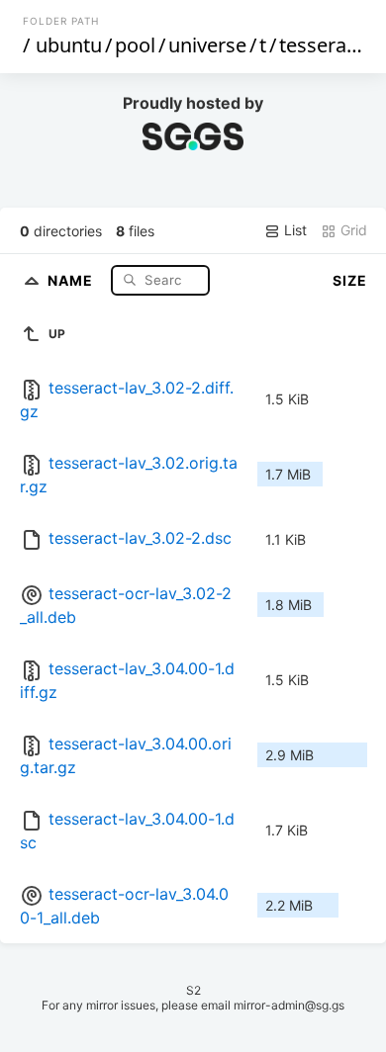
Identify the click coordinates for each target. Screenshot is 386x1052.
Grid (352, 229)
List (293, 229)
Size (350, 280)
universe (207, 45)
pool (135, 45)
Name (72, 279)
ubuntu (69, 45)
